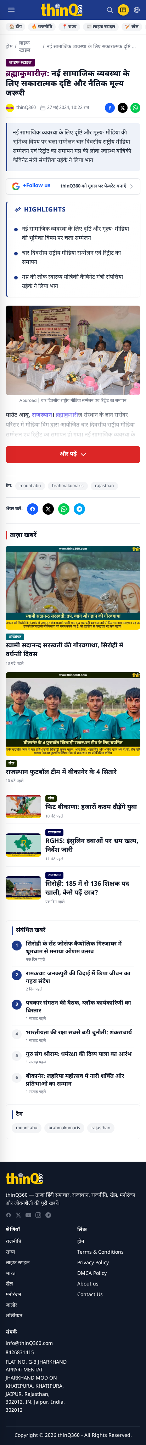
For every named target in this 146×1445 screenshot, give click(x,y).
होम (9, 47)
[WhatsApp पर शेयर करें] (135, 108)
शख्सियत (14, 1316)
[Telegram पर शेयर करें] (79, 509)
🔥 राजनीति (42, 27)
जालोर (11, 1305)
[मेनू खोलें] (11, 10)
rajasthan (104, 486)
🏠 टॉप (15, 27)
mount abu (30, 486)
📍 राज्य (69, 27)
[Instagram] (38, 1215)
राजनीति (13, 1241)
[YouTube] (28, 1215)
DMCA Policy (92, 1273)
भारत (11, 1273)
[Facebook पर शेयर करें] (110, 108)
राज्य (10, 1252)
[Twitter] (18, 1215)
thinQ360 (26, 108)
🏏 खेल (132, 27)
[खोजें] (109, 9)
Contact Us (90, 1294)
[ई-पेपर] (123, 10)
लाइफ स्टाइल (24, 47)
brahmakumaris (68, 486)
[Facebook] (8, 1215)
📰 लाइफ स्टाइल (100, 27)
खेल (9, 1284)
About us (88, 1284)
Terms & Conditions (100, 1252)
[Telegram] (48, 1215)
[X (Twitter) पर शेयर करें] (123, 108)
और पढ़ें (68, 454)
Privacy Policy (93, 1263)
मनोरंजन (13, 1294)
